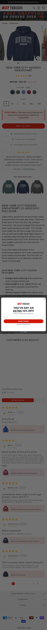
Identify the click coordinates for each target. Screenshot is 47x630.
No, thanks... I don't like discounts (23, 324)
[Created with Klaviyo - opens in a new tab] (23, 332)
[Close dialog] (44, 299)
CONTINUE (23, 321)
